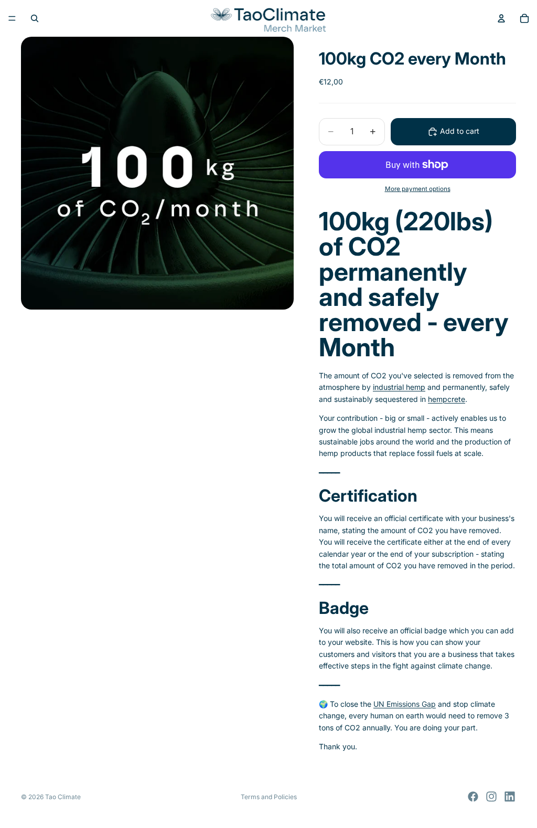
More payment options (417, 189)
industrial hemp (399, 387)
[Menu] (12, 18)
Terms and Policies (269, 797)
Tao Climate (63, 797)
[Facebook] (473, 796)
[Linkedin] (509, 796)
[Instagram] (491, 796)
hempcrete (446, 399)
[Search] (34, 18)
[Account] (501, 18)
